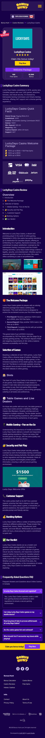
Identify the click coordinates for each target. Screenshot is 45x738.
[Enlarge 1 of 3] (18, 262)
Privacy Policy (9, 703)
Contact (7, 699)
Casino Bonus (27, 680)
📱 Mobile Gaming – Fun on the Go (17, 207)
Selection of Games (12, 204)
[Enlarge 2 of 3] (39, 262)
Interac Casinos (9, 687)
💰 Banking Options (12, 216)
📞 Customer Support (12, 213)
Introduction (9, 198)
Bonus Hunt (5, 23)
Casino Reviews (18, 23)
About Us (25, 699)
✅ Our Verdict (10, 219)
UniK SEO (22, 733)
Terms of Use (27, 703)
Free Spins (26, 684)
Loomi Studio (31, 733)
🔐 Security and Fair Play (14, 210)
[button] (40, 6)
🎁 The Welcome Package (14, 201)
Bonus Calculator (10, 680)
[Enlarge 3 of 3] (39, 275)
